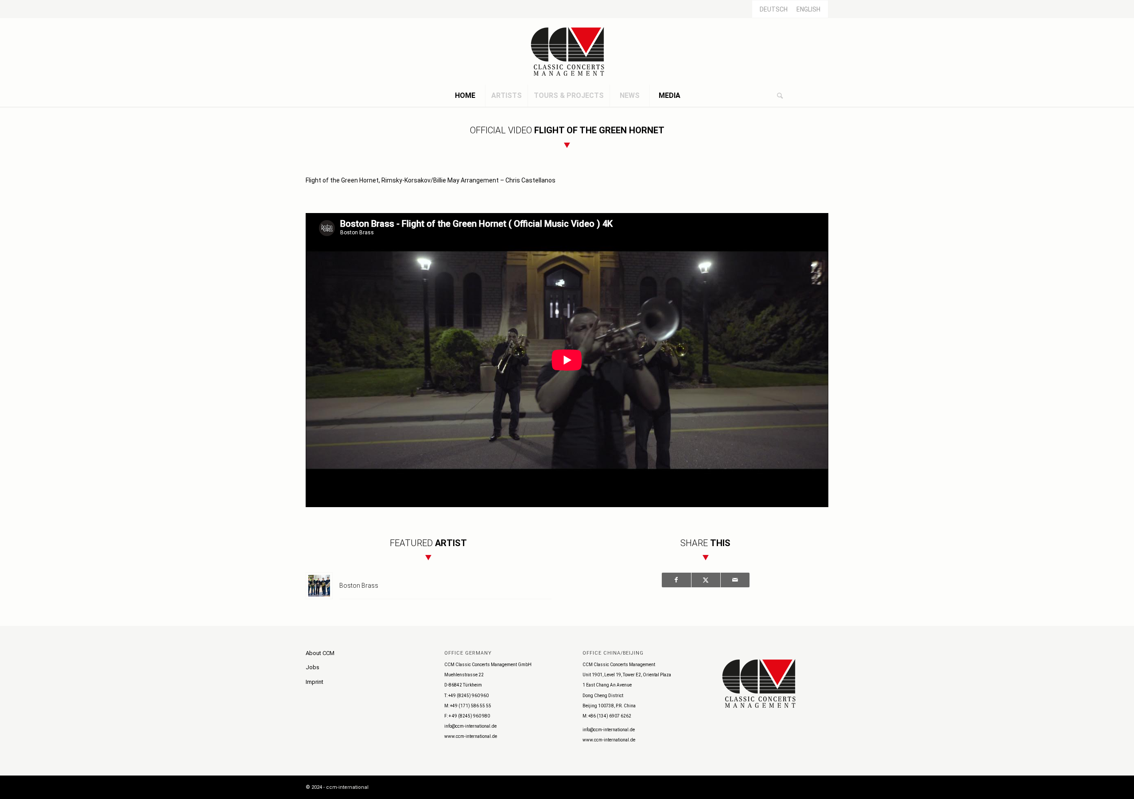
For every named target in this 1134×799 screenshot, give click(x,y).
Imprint (314, 682)
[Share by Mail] (735, 580)
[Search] (780, 96)
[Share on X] (705, 580)
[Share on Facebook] (676, 580)
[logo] (567, 51)
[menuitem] (465, 96)
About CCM (320, 653)
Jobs (312, 667)
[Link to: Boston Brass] (319, 586)
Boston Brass (358, 585)
